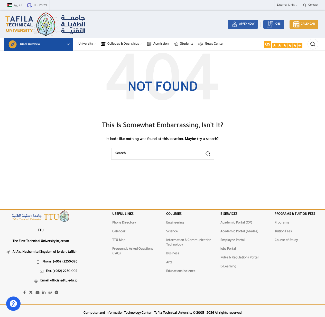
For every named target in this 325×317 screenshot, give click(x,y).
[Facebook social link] (24, 293)
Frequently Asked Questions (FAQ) (132, 251)
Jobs (278, 24)
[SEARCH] (208, 154)
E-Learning (228, 267)
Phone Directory (124, 223)
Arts (169, 262)
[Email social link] (37, 293)
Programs (282, 223)
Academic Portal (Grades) (239, 231)
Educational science (181, 271)
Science (172, 231)
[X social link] (30, 293)
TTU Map (119, 240)
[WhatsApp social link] (50, 293)
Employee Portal (232, 240)
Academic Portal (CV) (236, 223)
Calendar (308, 24)
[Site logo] (46, 24)
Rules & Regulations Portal (239, 258)
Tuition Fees (283, 231)
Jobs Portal (228, 249)
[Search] (313, 44)
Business (172, 253)
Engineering (175, 223)
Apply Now (246, 24)
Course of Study (286, 240)
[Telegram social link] (56, 293)
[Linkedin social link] (44, 293)
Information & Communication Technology (188, 243)
